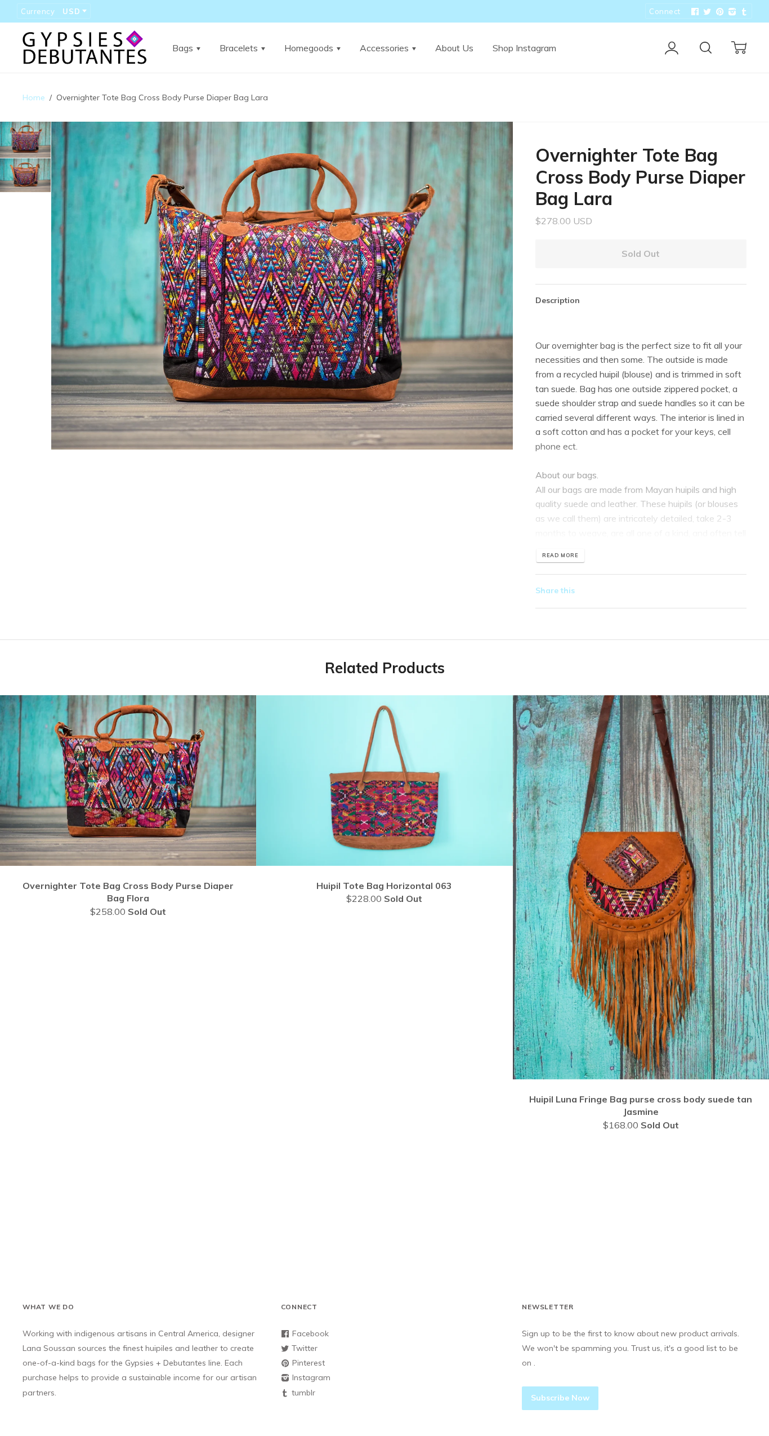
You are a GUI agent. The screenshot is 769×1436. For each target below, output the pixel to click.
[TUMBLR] (743, 12)
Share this (555, 590)
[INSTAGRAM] (731, 12)
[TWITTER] (706, 12)
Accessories (385, 48)
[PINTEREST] (718, 12)
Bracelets (240, 48)
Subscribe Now (560, 1398)
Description (557, 300)
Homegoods (310, 48)
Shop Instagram (524, 48)
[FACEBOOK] (693, 12)
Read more (560, 555)
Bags (183, 48)
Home (34, 97)
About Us (454, 48)
